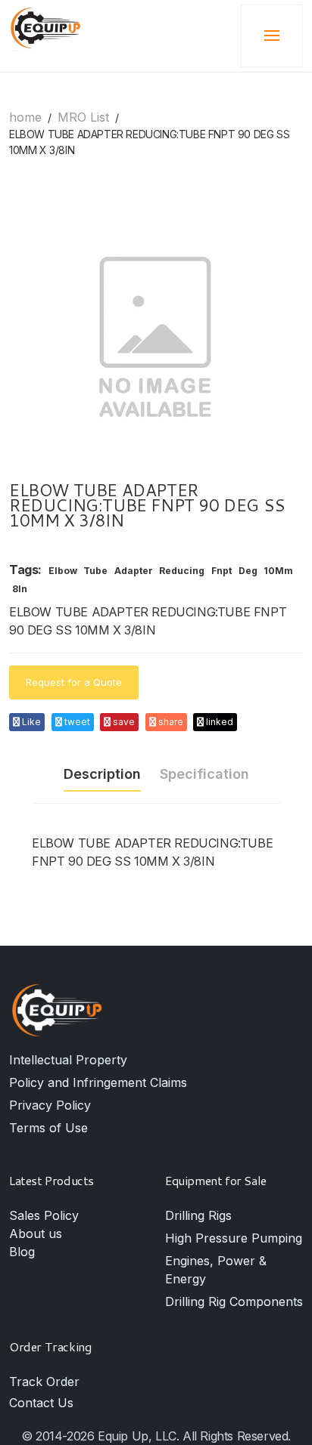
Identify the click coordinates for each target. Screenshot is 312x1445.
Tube (95, 571)
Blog (22, 1251)
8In (19, 589)
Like (30, 721)
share (169, 721)
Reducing (181, 571)
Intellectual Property (68, 1059)
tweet (76, 721)
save (123, 721)
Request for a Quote (74, 682)
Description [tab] (102, 774)
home (25, 117)
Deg (248, 571)
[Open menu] (272, 36)
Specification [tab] (204, 774)
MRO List (83, 117)
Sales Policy (44, 1215)
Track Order (44, 1381)
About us (35, 1233)
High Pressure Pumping (233, 1238)
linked (218, 721)
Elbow (62, 571)
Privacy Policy (50, 1105)
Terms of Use (48, 1127)
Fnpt (221, 571)
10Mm (278, 571)
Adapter (133, 571)
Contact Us (41, 1402)
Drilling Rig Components (234, 1301)
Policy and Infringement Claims (98, 1082)
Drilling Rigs (198, 1215)
